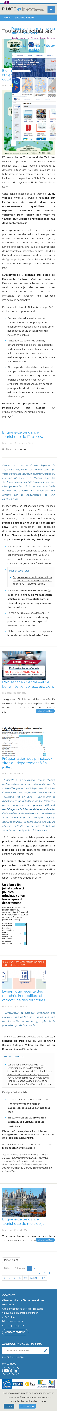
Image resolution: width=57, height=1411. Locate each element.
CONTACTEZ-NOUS (15, 1332)
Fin (43, 1278)
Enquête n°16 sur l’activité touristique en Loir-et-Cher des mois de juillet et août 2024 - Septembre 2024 (32, 580)
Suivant (34, 1278)
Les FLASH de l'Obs (13, 1357)
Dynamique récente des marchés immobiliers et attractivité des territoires (23, 995)
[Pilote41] (23, 9)
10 (25, 1278)
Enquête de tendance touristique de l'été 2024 (22, 434)
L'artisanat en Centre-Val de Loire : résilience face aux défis (28, 684)
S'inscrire (45, 1350)
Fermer (9, 1406)
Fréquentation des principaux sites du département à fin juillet (27, 762)
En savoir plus (27, 1406)
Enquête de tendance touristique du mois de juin (25, 1221)
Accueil (7, 18)
